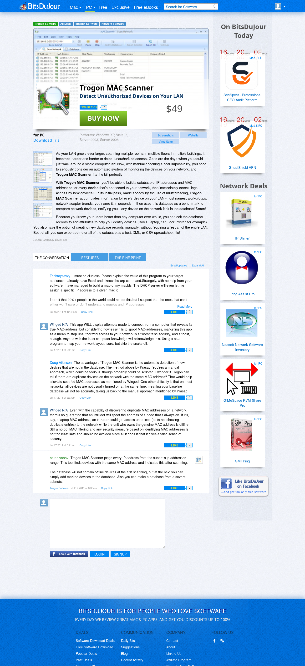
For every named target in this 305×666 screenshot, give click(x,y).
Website (193, 135)
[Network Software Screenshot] (42, 175)
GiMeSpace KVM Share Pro (242, 403)
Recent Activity (132, 659)
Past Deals (84, 659)
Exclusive (121, 7)
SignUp (120, 554)
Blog (124, 653)
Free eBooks (146, 7)
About (170, 647)
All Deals (65, 23)
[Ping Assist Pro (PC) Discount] (241, 265)
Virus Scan (166, 141)
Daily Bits (128, 640)
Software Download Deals (95, 640)
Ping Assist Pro (242, 293)
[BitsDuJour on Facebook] (215, 641)
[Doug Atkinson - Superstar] (44, 366)
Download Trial (47, 140)
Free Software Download (94, 647)
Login (99, 554)
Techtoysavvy (60, 275)
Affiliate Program (178, 659)
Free (103, 7)
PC (89, 7)
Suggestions (130, 647)
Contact (172, 640)
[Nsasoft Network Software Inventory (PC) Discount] (241, 321)
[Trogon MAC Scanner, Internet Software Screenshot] (42, 210)
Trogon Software (45, 23)
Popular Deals (86, 653)
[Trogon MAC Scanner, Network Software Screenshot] (42, 193)
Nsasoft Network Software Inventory (242, 347)
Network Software (113, 23)
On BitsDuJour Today (243, 31)
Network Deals (243, 185)
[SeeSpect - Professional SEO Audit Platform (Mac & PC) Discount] (241, 71)
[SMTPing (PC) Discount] (241, 432)
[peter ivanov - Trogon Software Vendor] (199, 461)
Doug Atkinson (61, 362)
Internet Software (86, 23)
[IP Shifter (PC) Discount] (241, 210)
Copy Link (87, 312)
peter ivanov (59, 457)
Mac (74, 7)
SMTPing (242, 460)
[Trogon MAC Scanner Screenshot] (42, 158)
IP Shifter (242, 237)
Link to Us (173, 653)
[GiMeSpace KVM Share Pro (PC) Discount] (241, 377)
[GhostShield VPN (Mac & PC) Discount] (241, 139)
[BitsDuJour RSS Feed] (223, 641)
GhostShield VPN (242, 167)
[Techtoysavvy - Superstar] (44, 279)
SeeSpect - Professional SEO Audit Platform (242, 97)
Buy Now (103, 118)
